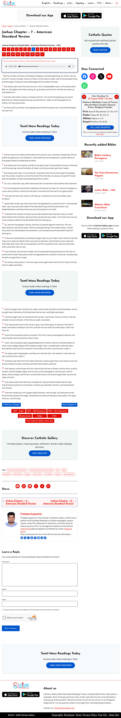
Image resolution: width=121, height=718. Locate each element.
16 (73, 49)
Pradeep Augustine (31, 513)
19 (13, 54)
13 (59, 49)
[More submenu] (112, 3)
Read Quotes (100, 50)
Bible (64, 470)
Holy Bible (48, 474)
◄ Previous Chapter (11, 405)
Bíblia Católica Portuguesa (103, 157)
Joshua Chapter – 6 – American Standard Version (21, 502)
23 (33, 54)
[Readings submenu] (64, 3)
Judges (40, 416)
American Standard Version (17, 470)
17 (4, 54)
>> (116, 97)
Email (4, 599)
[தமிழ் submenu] (73, 3)
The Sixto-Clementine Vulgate (106, 174)
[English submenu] (51, 3)
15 (68, 49)
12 (55, 49)
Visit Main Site (39, 453)
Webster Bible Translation (102, 206)
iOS (29, 529)
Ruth (54, 416)
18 (8, 54)
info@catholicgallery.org (64, 708)
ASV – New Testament (57, 411)
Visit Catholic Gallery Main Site (39, 421)
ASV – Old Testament (36, 411)
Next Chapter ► (69, 405)
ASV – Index (18, 411)
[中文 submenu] (103, 3)
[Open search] (117, 3)
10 (46, 49)
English (10, 26)
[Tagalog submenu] (85, 3)
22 (27, 54)
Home (4, 26)
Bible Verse (18, 474)
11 (50, 49)
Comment (6, 562)
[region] (100, 115)
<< (84, 97)
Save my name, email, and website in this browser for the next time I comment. (31, 610)
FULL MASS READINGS (100, 127)
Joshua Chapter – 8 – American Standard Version (58, 502)
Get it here (100, 134)
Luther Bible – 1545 (105, 190)
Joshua (57, 474)
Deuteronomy (25, 416)
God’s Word (37, 474)
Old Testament (69, 474)
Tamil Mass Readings (40, 138)
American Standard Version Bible (41, 470)
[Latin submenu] (94, 3)
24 (38, 54)
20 (18, 54)
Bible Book (7, 474)
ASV (57, 470)
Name (4, 589)
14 (64, 49)
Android (23, 529)
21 (23, 54)
